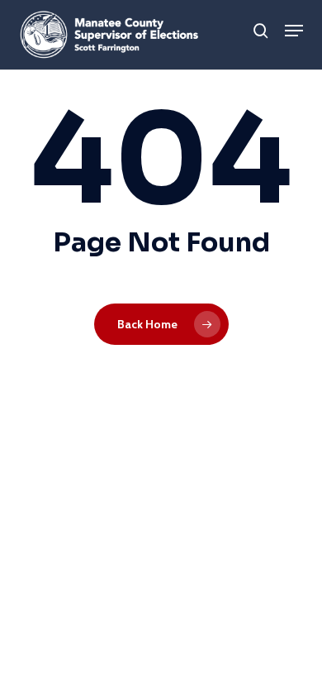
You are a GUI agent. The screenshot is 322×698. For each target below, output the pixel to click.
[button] (294, 30)
